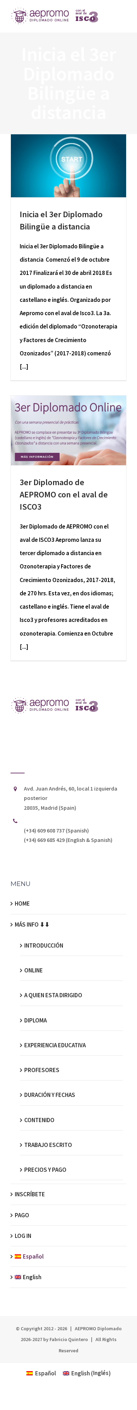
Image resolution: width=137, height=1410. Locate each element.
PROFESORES (41, 1070)
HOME (22, 903)
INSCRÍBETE (30, 1194)
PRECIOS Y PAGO (45, 1170)
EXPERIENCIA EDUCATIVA (55, 1045)
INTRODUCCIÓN (43, 945)
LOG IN (23, 1236)
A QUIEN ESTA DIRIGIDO (53, 995)
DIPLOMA (35, 1020)
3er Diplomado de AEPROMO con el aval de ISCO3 (64, 494)
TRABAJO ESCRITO (48, 1145)
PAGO (22, 1215)
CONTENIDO (39, 1120)
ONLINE (33, 970)
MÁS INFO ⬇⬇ (32, 924)
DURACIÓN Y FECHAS (49, 1095)
